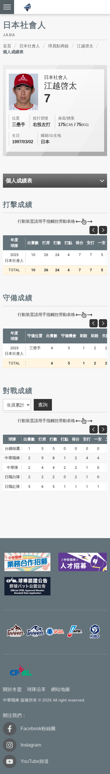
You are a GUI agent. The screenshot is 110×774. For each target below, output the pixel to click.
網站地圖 (60, 689)
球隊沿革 (36, 689)
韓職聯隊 (94, 631)
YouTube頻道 (35, 761)
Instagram (31, 744)
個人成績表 (13, 51)
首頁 (7, 46)
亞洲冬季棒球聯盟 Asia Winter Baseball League (27, 7)
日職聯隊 (74, 631)
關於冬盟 (12, 689)
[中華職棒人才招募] (82, 562)
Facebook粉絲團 (38, 728)
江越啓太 (85, 46)
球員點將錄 (58, 46)
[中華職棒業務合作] (27, 562)
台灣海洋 (35, 631)
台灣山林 (15, 631)
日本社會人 (29, 46)
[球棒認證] (27, 586)
